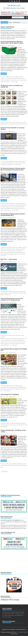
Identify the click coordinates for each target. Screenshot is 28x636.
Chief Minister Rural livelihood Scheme (8, 249)
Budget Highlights (21, 423)
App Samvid (4, 338)
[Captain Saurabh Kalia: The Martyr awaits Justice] (9, 436)
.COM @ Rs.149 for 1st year (10, 600)
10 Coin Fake (17, 122)
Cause (3, 463)
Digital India (4, 335)
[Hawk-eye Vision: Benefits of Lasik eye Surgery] (9, 133)
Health (3, 161)
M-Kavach (13, 343)
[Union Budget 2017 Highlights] (9, 399)
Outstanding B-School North (9, 208)
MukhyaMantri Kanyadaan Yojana (10, 254)
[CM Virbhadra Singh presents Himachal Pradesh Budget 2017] (9, 220)
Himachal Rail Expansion (21, 387)
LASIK (14, 163)
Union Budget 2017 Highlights (10, 394)
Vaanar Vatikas (3, 255)
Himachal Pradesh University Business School (9, 205)
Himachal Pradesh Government (18, 78)
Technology (3, 337)
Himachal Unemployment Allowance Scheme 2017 (10, 80)
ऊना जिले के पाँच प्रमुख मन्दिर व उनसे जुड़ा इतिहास (10, 520)
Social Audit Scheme (21, 254)
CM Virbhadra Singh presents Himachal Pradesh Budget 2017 (13, 214)
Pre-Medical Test (7, 294)
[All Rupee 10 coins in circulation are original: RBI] (9, 91)
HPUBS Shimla (21, 205)
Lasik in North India (9, 164)
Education (4, 203)
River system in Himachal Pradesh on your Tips (12, 525)
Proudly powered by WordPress (8, 632)
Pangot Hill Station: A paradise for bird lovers (11, 528)
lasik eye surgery (19, 163)
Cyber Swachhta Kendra (6, 340)
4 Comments (15, 81)
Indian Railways (3, 389)
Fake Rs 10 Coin (7, 124)
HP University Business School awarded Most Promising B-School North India (13, 169)
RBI (11, 124)
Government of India (15, 341)
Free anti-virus (7, 341)
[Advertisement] (11, 483)
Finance (3, 122)
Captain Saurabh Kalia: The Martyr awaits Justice (13, 431)
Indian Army (16, 465)
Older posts (4, 471)
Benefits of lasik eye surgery (16, 161)
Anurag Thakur (19, 385)
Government (7, 122)
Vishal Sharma (12, 45)
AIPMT (11, 291)
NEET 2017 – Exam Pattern (9, 259)
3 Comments (18, 164)
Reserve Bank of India (16, 124)
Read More (3, 73)
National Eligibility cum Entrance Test (8, 293)
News (10, 76)
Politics (13, 76)
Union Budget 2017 (20, 424)
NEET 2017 (17, 293)
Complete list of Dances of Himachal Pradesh (11, 526)
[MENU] (27, 17)
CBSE (24, 291)
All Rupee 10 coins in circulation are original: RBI (12, 86)
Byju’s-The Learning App (18, 291)
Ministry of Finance (12, 424)
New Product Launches (16, 335)
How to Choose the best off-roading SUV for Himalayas (14, 522)
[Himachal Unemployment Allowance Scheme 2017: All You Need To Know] (9, 47)
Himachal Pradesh (5, 76)
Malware (17, 343)
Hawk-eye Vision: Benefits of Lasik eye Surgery (12, 128)
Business (3, 423)
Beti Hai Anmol (23, 247)
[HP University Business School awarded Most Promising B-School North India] (9, 174)
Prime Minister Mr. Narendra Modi (13, 389)
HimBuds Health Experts (8, 163)
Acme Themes (14, 633)
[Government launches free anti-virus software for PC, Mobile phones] (9, 304)
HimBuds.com (14, 5)
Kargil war (21, 465)
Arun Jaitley (15, 423)
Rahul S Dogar (18, 208)
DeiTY (12, 340)
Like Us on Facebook (8, 621)
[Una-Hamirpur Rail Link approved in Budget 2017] (9, 355)
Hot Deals (7, 161)
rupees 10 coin (24, 124)
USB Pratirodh (6, 345)
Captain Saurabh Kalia (18, 463)
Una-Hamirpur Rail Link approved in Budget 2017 (14, 349)
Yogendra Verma (7, 210)
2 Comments (14, 345)
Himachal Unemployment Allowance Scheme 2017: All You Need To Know (12, 42)
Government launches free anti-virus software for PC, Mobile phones (12, 299)
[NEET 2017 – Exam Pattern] (9, 264)
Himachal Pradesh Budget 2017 (9, 250)
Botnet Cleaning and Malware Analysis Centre (15, 338)
